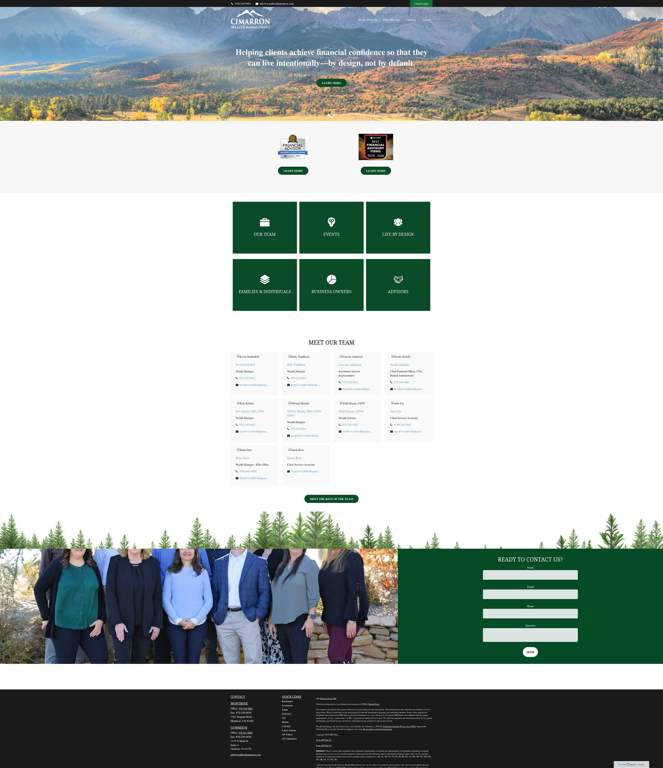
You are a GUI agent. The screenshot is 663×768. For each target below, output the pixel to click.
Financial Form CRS (328, 698)
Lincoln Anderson (350, 364)
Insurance (286, 713)
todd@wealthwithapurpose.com (358, 431)
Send (530, 652)
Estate (285, 709)
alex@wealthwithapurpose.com (409, 431)
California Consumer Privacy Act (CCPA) (399, 726)
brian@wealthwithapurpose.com (255, 478)
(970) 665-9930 (248, 471)
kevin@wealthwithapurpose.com (255, 385)
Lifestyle (286, 726)
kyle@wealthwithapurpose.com (255, 431)
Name (530, 567)
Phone (530, 606)
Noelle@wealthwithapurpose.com (409, 389)
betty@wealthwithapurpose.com (306, 385)
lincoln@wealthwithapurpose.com (358, 389)
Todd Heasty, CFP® (351, 411)
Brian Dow (242, 458)
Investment (287, 705)
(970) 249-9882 (402, 424)
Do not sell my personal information (377, 729)
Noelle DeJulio (399, 364)
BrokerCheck (374, 704)
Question (530, 625)
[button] (367, 19)
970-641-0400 (245, 732)
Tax (284, 717)
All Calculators (289, 738)
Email (530, 587)
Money (285, 722)
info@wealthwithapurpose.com (277, 3)
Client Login (421, 3)
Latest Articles (289, 730)
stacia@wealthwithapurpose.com (306, 471)
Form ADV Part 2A (324, 740)
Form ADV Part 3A (324, 745)
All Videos (287, 734)
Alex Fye (395, 411)
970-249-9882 (243, 3)
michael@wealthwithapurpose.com (306, 435)
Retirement (287, 701)
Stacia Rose (294, 458)
